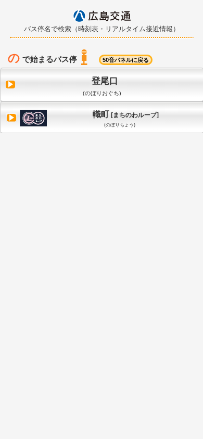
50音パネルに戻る (126, 60)
